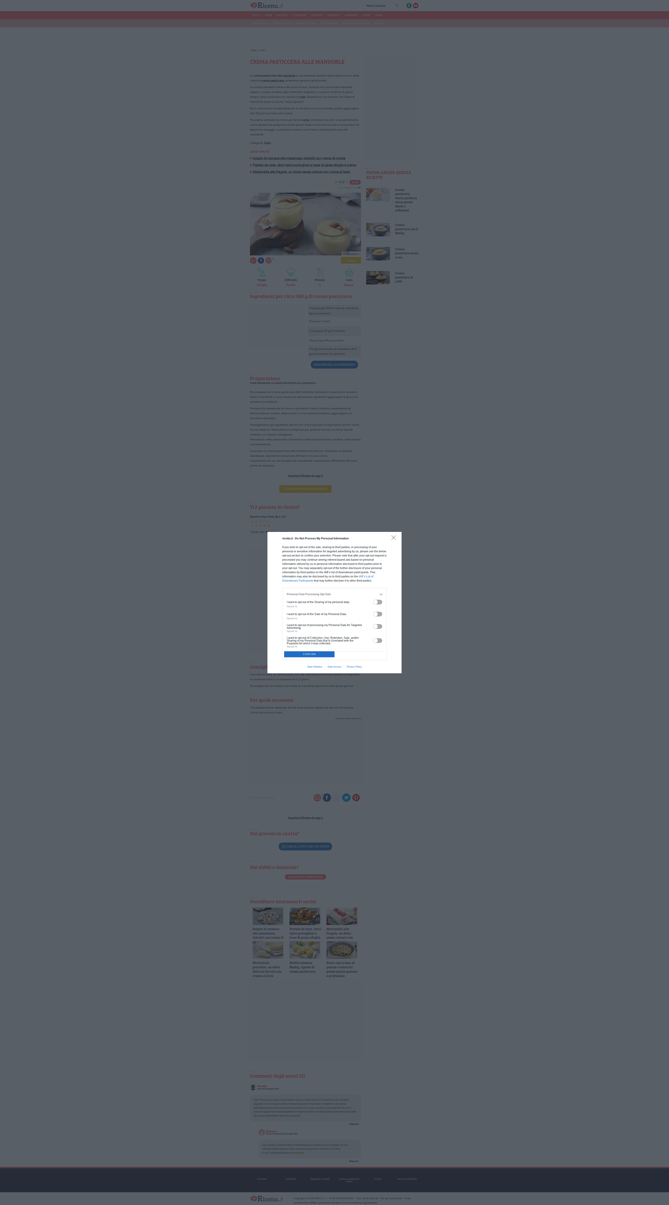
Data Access (334, 666)
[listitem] (334, 594)
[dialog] (334, 602)
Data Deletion (314, 666)
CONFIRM (309, 654)
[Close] (394, 538)
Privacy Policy (354, 666)
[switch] (377, 602)
